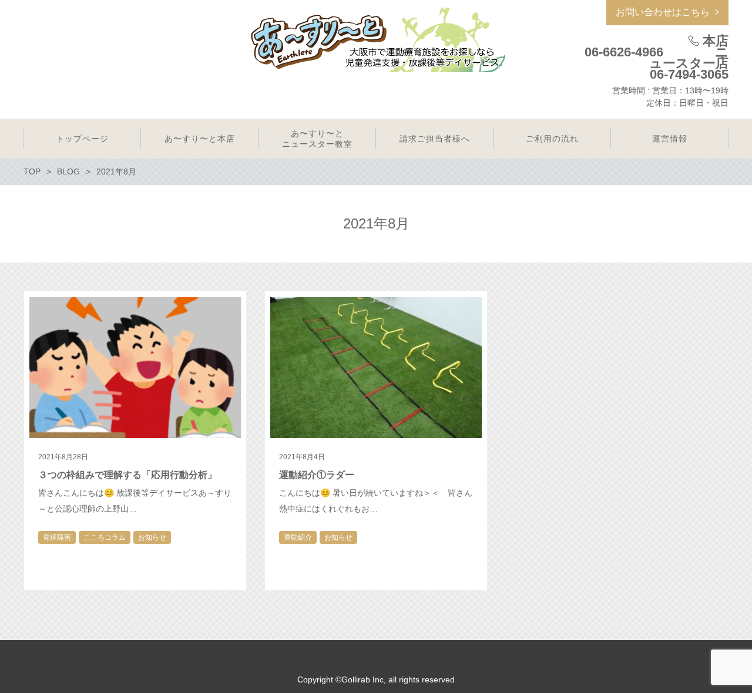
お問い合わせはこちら (663, 12)
